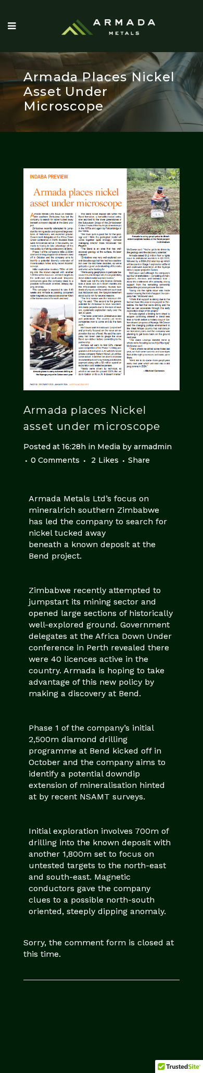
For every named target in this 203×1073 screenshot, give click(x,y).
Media (108, 446)
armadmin (153, 446)
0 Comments (55, 460)
